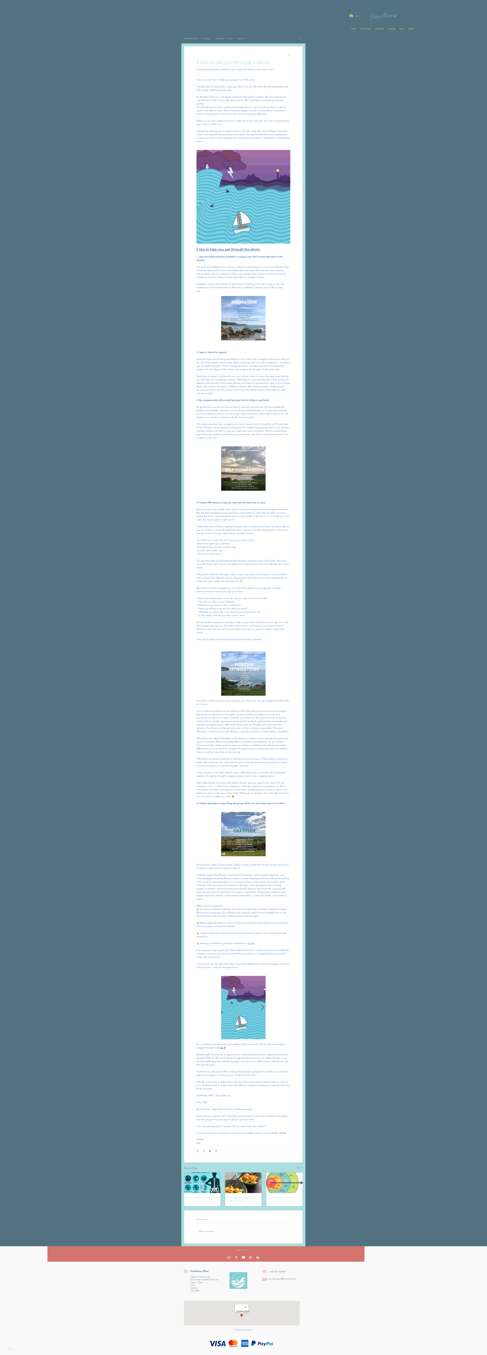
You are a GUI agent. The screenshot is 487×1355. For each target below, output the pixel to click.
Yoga (230, 38)
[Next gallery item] (262, 1007)
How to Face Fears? (279, 1197)
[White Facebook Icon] (236, 1257)
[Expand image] (243, 1007)
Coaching (219, 38)
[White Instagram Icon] (251, 1257)
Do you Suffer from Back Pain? (202, 1197)
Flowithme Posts (191, 38)
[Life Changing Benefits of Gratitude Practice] (243, 1183)
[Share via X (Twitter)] (204, 1151)
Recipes (241, 38)
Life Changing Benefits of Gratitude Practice (241, 1199)
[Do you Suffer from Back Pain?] (202, 1183)
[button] (299, 38)
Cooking (206, 38)
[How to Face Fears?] (284, 1183)
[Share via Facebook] (197, 1151)
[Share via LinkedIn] (210, 1151)
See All (300, 1168)
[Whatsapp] (229, 1257)
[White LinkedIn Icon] (258, 1257)
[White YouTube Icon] (243, 1257)
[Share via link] (216, 1151)
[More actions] (288, 55)
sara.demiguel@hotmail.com (281, 1278)
